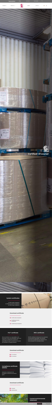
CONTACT (37, 5)
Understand (39, 403)
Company (4, 5)
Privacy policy (48, 403)
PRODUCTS (12, 5)
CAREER (28, 5)
